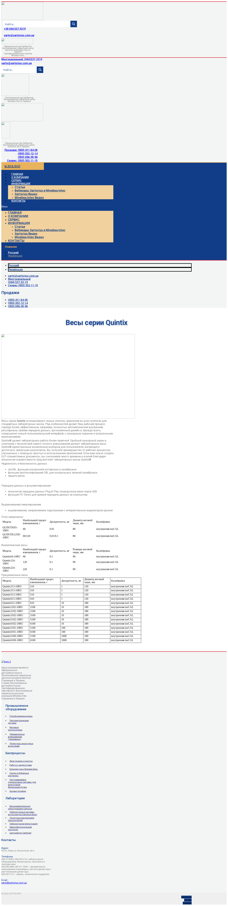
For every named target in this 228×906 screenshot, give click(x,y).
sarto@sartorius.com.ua (19, 35)
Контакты (18, 200)
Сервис (14, 219)
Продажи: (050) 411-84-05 (21, 150)
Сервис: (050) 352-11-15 (22, 160)
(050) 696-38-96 (28, 157)
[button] (57, 206)
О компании (18, 216)
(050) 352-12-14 (28, 153)
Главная (15, 212)
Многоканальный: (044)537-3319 (21, 59)
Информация (20, 183)
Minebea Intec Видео (29, 197)
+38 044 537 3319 (15, 28)
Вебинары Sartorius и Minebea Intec (40, 190)
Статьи (20, 187)
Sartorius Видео (26, 194)
